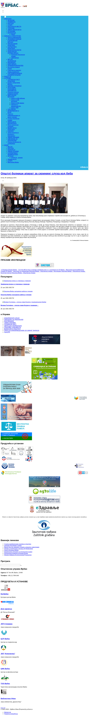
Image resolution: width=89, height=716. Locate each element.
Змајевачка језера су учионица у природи (15, 284)
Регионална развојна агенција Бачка (16, 553)
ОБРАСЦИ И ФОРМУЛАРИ (13, 326)
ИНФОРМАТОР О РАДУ (12, 318)
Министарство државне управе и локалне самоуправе (21, 547)
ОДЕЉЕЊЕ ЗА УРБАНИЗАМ (13, 319)
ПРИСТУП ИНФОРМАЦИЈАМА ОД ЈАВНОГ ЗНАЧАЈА (21, 330)
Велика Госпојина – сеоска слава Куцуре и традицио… (20, 305)
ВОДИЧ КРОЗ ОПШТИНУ (12, 329)
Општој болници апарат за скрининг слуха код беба (37, 173)
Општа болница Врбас (11, 550)
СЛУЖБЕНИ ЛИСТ (10, 324)
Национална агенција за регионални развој (18, 552)
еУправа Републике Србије (13, 545)
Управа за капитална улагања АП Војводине (18, 548)
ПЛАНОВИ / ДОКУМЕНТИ (12, 327)
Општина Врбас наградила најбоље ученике (16, 294)
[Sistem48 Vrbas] (44, 267)
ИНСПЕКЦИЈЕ (9, 321)
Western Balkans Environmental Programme (18, 555)
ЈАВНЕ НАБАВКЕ (10, 322)
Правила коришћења (11, 714)
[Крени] (21, 565)
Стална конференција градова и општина (17, 544)
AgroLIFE (7, 332)
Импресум (7, 712)
